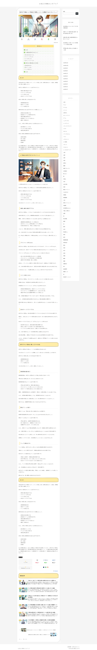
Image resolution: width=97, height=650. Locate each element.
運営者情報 (69, 646)
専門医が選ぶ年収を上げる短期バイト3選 (70, 49)
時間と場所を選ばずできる (29, 54)
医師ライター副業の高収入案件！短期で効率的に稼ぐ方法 (70, 32)
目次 (38, 46)
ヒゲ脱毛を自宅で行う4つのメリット (32, 52)
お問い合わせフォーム (75, 646)
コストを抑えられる (28, 58)
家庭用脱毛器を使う (28, 65)
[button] (55, 39)
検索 (64, 11)
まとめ (27, 49)
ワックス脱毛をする (28, 69)
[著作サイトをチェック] (44, 567)
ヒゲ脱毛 (21, 557)
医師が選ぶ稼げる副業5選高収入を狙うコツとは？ (70, 38)
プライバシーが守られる (29, 56)
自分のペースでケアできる (29, 60)
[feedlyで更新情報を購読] (46, 567)
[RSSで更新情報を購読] (48, 567)
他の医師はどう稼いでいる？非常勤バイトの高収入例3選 (70, 43)
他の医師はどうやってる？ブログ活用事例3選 (70, 27)
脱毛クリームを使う (28, 67)
